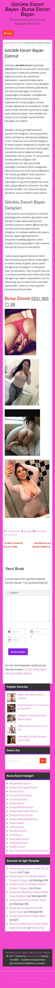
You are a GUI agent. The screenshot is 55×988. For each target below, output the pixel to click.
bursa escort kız (18, 799)
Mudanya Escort (18, 842)
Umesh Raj (38, 927)
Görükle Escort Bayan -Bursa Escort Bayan (27, 8)
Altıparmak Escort (19, 783)
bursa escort (33, 956)
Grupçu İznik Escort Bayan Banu (27, 900)
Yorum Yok (12, 534)
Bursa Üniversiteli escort (23, 819)
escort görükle (19, 978)
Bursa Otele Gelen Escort (23, 811)
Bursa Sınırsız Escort (21, 815)
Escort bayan (16, 823)
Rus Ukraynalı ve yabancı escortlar (29, 850)
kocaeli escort (20, 981)
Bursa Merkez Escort (21, 807)
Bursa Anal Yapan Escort (23, 787)
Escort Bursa (16, 827)
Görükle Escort (17, 831)
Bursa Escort (16, 791)
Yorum (15, 592)
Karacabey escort (19, 839)
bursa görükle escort (39, 978)
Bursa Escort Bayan (20, 795)
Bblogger (28, 531)
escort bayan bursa (12, 974)
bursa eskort (35, 981)
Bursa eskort (16, 42)
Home (6, 42)
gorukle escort (31, 974)
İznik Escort (15, 835)
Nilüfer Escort (17, 846)
